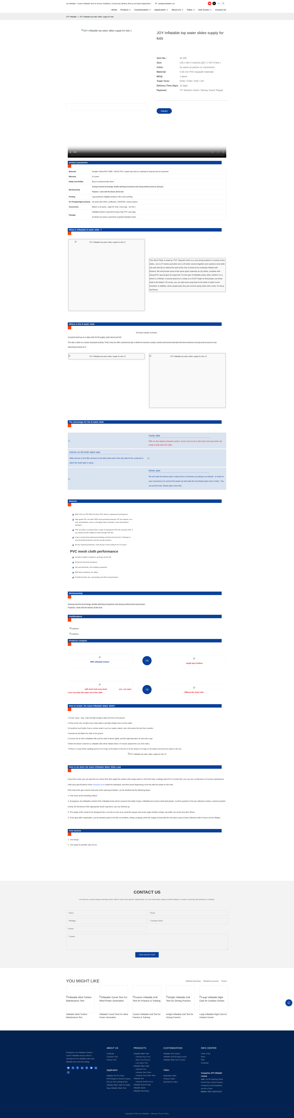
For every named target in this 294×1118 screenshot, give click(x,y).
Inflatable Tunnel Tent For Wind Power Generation (113, 1016)
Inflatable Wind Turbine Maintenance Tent (76, 1016)
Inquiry (164, 111)
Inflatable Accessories (211, 981)
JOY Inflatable (71, 17)
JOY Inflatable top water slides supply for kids (96, 17)
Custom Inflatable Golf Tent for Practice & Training (147, 1016)
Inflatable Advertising (193, 981)
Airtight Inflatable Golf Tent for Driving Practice (179, 1016)
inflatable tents (99, 785)
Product (224, 981)
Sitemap (153, 1114)
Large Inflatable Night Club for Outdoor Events (213, 1016)
